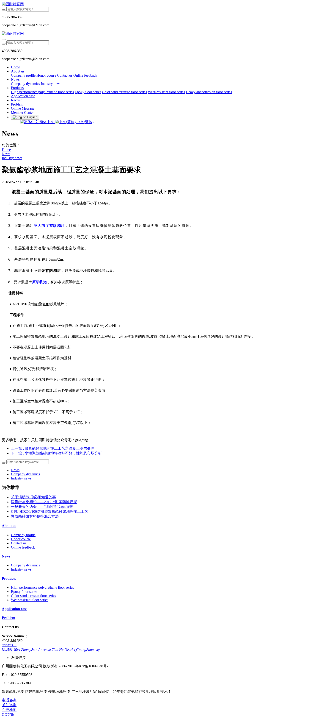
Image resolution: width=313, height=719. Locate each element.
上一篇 (52, 448)
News (6, 154)
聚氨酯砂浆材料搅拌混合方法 (35, 516)
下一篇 (56, 453)
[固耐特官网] (156, 4)
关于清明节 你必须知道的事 (33, 497)
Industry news (12, 158)
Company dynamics (25, 474)
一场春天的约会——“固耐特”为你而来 (42, 507)
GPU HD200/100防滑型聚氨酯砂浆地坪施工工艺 (49, 511)
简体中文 (46, 122)
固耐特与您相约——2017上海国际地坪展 (44, 502)
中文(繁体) (84, 122)
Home (15, 67)
